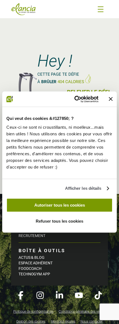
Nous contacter (92, 321)
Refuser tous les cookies (59, 221)
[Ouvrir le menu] (100, 9)
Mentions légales (63, 321)
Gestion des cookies (30, 321)
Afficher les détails (83, 188)
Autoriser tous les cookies (59, 205)
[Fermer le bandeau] (111, 99)
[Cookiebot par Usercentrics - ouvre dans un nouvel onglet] (75, 99)
